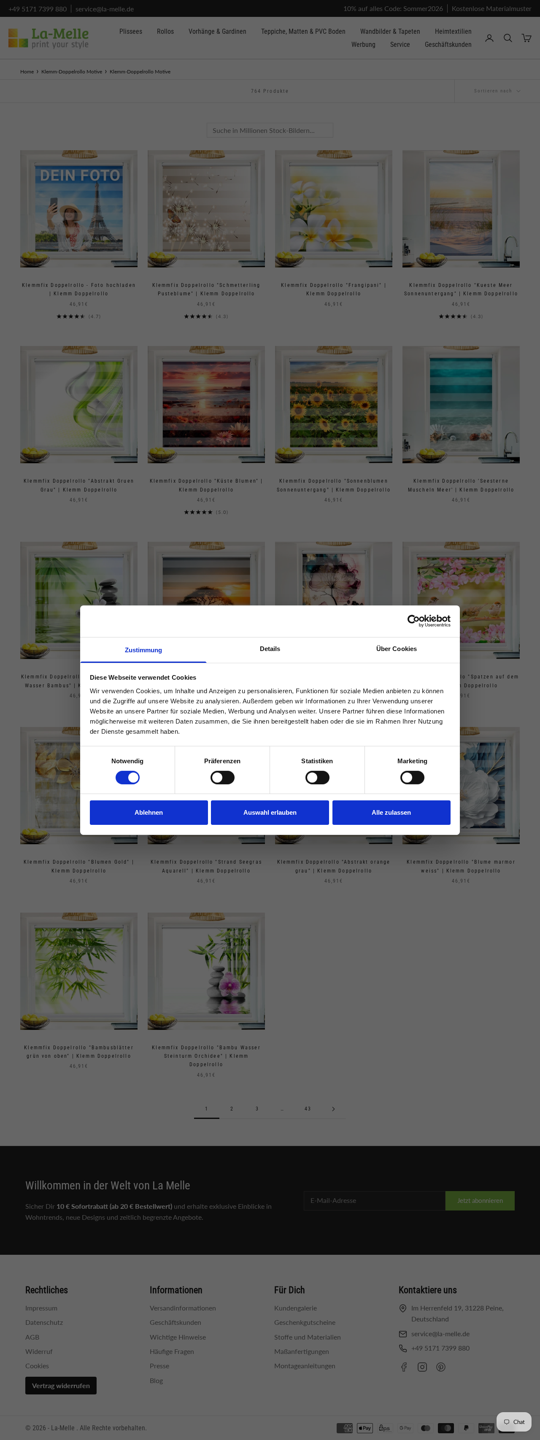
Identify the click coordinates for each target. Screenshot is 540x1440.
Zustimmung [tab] (143, 649)
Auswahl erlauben (270, 812)
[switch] (223, 777)
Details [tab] (270, 648)
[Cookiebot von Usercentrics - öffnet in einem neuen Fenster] (414, 621)
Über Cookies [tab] (396, 648)
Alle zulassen (391, 812)
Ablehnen (149, 812)
